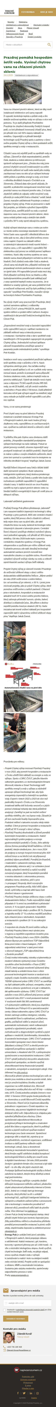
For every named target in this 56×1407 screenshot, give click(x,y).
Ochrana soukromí (28, 1380)
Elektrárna (23, 22)
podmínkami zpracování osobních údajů (30, 1310)
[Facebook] (17, 1393)
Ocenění (9, 28)
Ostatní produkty (34, 37)
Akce (20, 28)
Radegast (24, 31)
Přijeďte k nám (28, 1388)
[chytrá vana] (23, 711)
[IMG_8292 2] (15, 660)
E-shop (28, 1385)
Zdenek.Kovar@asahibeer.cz (19, 1350)
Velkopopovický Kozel (15, 34)
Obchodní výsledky (41, 25)
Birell (31, 34)
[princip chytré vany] (23, 688)
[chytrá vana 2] (15, 751)
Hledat (49, 44)
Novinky (11, 22)
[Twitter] (24, 1393)
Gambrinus (10, 31)
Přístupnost (28, 1383)
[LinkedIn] (31, 1393)
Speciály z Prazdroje (14, 37)
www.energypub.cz (20, 1275)
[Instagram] (37, 1393)
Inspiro (34, 1398)
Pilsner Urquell (33, 28)
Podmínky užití (28, 1377)
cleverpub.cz (11, 1231)
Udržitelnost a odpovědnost (17, 25)
